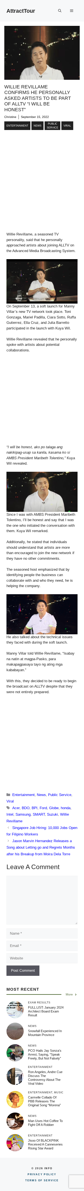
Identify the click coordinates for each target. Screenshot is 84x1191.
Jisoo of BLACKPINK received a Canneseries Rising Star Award (45, 1144)
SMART (39, 814)
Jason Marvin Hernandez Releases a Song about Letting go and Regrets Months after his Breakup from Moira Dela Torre (40, 847)
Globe (54, 808)
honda (65, 808)
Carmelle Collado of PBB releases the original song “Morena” (44, 1101)
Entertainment (17, 125)
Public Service (52, 125)
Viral (67, 125)
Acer (16, 808)
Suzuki (52, 814)
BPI (34, 808)
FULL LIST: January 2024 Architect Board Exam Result (46, 1011)
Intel (9, 814)
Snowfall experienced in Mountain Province (45, 1033)
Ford (43, 808)
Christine (10, 117)
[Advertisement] (42, 188)
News (37, 125)
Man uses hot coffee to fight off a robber (45, 1123)
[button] (60, 10)
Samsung (23, 814)
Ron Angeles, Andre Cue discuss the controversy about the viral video (45, 1077)
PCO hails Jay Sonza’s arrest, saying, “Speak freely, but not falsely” (44, 1054)
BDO (26, 808)
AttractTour (20, 11)
